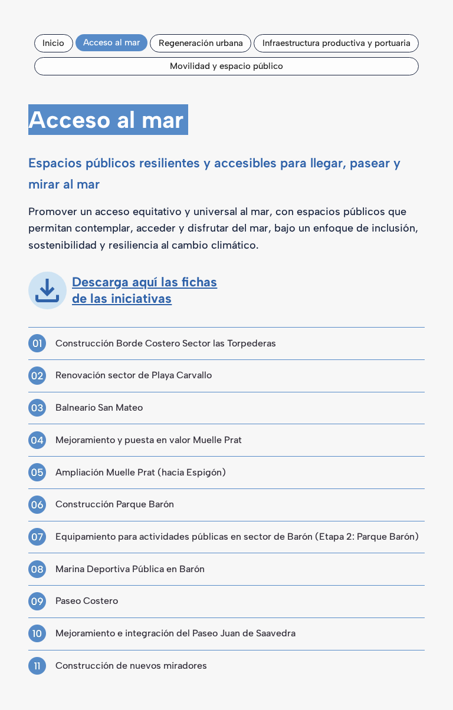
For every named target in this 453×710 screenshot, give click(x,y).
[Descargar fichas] (47, 291)
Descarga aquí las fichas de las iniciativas (144, 290)
